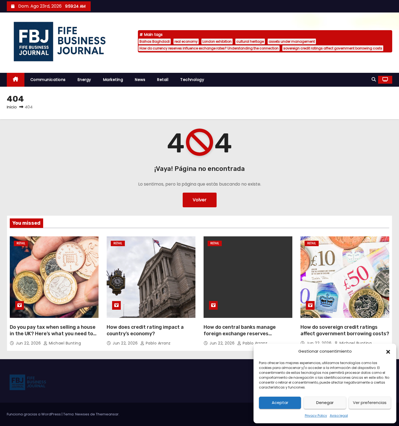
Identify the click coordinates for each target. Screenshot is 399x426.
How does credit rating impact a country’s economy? (145, 330)
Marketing (113, 79)
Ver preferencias (370, 402)
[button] (388, 351)
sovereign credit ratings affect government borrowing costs (332, 48)
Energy (84, 79)
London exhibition (217, 41)
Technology (192, 79)
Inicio (12, 107)
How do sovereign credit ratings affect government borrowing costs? (344, 330)
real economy (186, 41)
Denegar (325, 402)
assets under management (292, 41)
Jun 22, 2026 (29, 343)
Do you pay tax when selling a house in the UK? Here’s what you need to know (53, 333)
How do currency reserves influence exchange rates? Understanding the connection (209, 48)
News (140, 79)
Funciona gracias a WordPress (34, 414)
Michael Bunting (64, 343)
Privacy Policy (316, 415)
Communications (48, 79)
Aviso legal (339, 415)
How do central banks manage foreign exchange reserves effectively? (240, 333)
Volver (200, 200)
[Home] (15, 80)
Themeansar (107, 414)
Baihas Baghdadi (155, 41)
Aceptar (280, 402)
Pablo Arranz (157, 343)
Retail (162, 79)
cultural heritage (250, 41)
